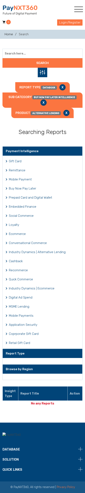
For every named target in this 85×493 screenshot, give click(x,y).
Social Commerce (21, 216)
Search (42, 63)
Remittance (17, 170)
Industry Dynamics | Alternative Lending (37, 252)
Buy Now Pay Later (22, 188)
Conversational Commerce (28, 243)
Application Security (23, 325)
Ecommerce (17, 234)
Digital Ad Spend (20, 297)
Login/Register (69, 22)
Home (9, 34)
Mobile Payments (21, 316)
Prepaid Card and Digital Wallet (30, 197)
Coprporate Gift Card (24, 334)
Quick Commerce (21, 279)
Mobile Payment (20, 179)
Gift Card (15, 161)
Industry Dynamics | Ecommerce (31, 288)
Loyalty (14, 225)
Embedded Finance (22, 207)
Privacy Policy (66, 487)
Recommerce (18, 270)
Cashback (16, 261)
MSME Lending (19, 306)
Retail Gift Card (19, 343)
